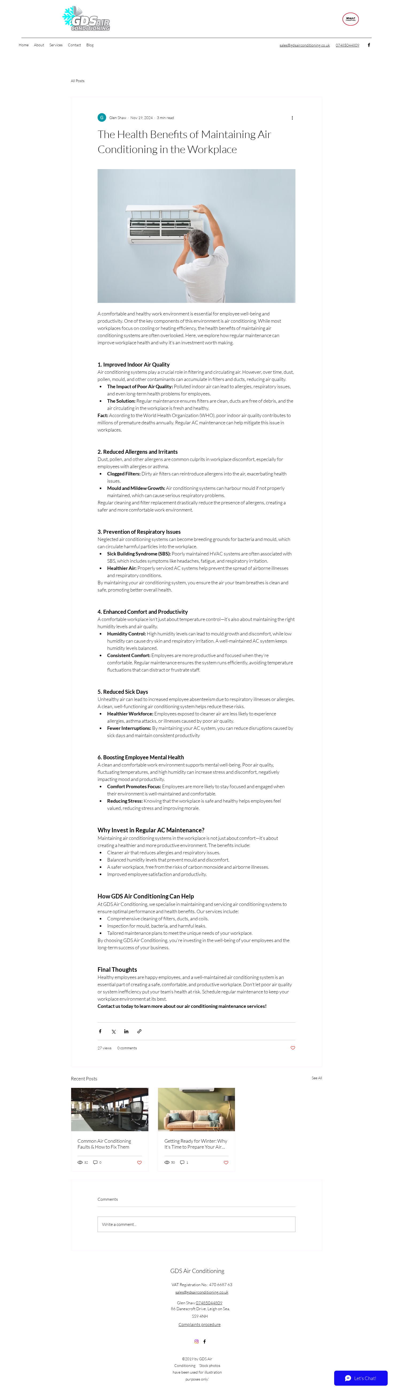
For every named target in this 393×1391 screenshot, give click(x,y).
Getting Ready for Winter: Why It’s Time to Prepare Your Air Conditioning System (195, 1144)
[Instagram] (196, 1341)
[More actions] (292, 117)
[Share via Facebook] (100, 1031)
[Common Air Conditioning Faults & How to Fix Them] (109, 1109)
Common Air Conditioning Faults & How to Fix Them (104, 1144)
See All (317, 1078)
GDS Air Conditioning (197, 1270)
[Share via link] (139, 1031)
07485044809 (209, 1302)
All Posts (77, 80)
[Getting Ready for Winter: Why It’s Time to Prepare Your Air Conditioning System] (196, 1109)
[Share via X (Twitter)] (113, 1031)
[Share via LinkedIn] (126, 1031)
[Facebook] (369, 45)
